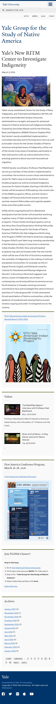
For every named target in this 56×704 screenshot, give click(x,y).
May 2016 (8, 636)
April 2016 (8, 640)
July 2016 (8, 632)
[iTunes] (24, 694)
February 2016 (10, 647)
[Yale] (5, 677)
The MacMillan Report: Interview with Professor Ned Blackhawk (35, 408)
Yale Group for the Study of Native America (24, 34)
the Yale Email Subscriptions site (26, 568)
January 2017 (10, 609)
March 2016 (9, 643)
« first (8, 658)
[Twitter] (10, 694)
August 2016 (9, 628)
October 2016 (10, 620)
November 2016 (11, 617)
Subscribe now (10, 586)
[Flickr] (17, 694)
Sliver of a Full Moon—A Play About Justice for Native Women (35, 437)
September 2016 (11, 624)
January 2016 (10, 651)
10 (10, 662)
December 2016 (11, 613)
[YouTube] (31, 694)
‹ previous (18, 658)
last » (24, 662)
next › (16, 662)
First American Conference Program (20, 477)
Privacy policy (26, 682)
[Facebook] (3, 694)
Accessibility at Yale (10, 682)
